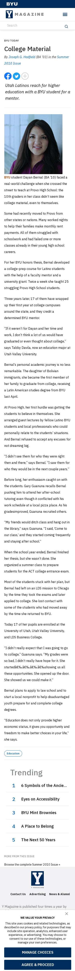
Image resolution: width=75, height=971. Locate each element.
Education (13, 753)
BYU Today (11, 40)
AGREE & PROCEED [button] (38, 964)
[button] (66, 913)
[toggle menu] (65, 14)
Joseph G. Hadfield (22, 57)
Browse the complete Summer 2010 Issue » (32, 864)
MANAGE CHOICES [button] (37, 952)
